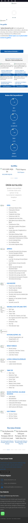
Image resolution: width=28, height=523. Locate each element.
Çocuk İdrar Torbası (14, 352)
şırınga (9, 249)
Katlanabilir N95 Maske (15, 402)
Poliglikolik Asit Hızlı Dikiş (15, 218)
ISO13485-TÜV (9, 172)
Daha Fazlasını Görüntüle (11, 51)
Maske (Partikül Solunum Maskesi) (16, 393)
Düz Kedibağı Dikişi (14, 242)
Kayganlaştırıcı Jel (14, 335)
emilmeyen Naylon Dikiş (15, 208)
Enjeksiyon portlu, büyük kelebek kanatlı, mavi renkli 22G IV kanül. (6, 82)
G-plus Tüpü (12, 313)
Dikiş (8, 205)
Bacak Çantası (12, 348)
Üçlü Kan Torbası (13, 418)
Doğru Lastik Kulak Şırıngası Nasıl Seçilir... (9, 495)
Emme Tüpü (12, 379)
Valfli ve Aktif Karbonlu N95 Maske (18, 405)
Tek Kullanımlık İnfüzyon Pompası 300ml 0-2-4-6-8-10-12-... (19, 445)
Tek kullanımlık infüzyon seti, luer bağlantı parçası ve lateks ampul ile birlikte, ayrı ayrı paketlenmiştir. (20, 70)
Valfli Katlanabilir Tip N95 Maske (17, 400)
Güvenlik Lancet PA (14, 302)
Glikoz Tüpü (12, 311)
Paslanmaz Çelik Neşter (15, 286)
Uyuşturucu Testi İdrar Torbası (16, 350)
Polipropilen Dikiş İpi (14, 210)
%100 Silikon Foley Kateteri (16, 385)
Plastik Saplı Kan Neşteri (15, 288)
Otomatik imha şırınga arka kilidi (17, 275)
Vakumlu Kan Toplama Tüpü (17, 307)
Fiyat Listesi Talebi (5, 472)
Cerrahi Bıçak (12, 296)
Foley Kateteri (12, 361)
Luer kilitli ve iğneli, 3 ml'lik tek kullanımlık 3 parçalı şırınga (21, 82)
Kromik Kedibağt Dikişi (15, 240)
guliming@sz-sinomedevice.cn (15, 487)
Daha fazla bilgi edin (7, 74)
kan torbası (11, 411)
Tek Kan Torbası (13, 414)
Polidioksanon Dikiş (14, 224)
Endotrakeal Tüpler (14, 377)
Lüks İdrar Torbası (13, 354)
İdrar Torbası (12, 346)
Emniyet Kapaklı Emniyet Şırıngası (18, 271)
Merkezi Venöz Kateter (14, 383)
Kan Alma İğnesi (13, 290)
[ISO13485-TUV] (9, 169)
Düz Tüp (11, 323)
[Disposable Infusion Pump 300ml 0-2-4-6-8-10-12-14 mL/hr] (19, 436)
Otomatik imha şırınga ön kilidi (17, 273)
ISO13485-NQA (22, 172)
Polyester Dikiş (13, 212)
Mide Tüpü (11, 373)
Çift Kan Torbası (13, 416)
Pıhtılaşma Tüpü (13, 321)
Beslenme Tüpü (13, 375)
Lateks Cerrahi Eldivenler (16, 359)
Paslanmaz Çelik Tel (14, 216)
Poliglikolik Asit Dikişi (14, 214)
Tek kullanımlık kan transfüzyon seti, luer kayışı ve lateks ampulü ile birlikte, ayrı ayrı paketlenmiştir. (6, 70)
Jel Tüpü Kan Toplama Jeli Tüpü (17, 315)
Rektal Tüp (11, 387)
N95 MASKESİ (12, 398)
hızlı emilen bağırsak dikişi (16, 244)
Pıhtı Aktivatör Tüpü (14, 325)
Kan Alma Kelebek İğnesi (15, 292)
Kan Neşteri (11, 283)
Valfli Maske (12, 396)
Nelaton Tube (12, 381)
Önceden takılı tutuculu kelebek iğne (18, 294)
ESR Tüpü (11, 309)
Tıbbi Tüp (10, 370)
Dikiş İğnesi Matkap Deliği (15, 234)
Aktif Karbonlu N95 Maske (16, 407)
